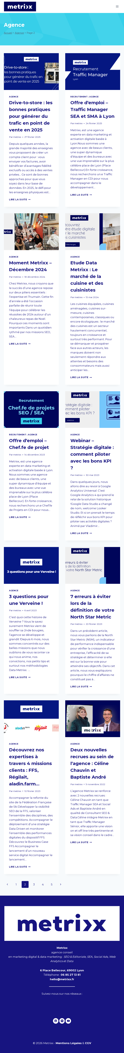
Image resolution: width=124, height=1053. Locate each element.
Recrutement (79, 96)
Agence (19, 32)
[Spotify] (62, 1021)
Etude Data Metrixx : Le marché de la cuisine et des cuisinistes (86, 276)
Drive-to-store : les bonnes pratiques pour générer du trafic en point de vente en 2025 (30, 116)
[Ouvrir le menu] (117, 6)
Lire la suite (19, 199)
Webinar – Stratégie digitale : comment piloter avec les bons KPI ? (92, 454)
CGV (88, 1043)
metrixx (17, 137)
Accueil (8, 32)
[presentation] (31, 71)
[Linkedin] (55, 1021)
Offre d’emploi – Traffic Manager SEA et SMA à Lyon (92, 109)
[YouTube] (68, 1021)
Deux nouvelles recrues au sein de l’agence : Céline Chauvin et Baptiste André (92, 763)
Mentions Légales (69, 1043)
